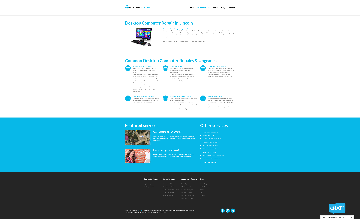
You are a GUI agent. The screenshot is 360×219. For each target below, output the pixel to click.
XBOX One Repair (168, 192)
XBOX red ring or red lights (210, 145)
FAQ (223, 8)
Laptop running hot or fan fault (211, 158)
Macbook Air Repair (187, 198)
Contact (231, 8)
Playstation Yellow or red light (211, 142)
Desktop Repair (149, 187)
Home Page (203, 184)
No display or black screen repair (212, 138)
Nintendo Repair (168, 195)
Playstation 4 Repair (169, 187)
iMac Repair (185, 184)
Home (191, 8)
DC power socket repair (209, 148)
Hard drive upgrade (208, 135)
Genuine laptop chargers (209, 152)
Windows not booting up (210, 162)
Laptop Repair (148, 184)
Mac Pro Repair (186, 187)
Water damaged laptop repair (211, 132)
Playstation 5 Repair (169, 184)
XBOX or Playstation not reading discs (213, 155)
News (215, 8)
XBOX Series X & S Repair (171, 190)
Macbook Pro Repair (187, 195)
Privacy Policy (140, 210)
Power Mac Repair (187, 190)
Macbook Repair (186, 192)
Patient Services (203, 8)
